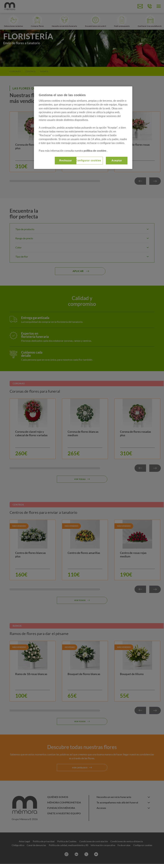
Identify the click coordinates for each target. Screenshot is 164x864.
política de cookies (95, 150)
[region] (83, 127)
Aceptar (116, 160)
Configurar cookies (88, 160)
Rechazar (65, 160)
